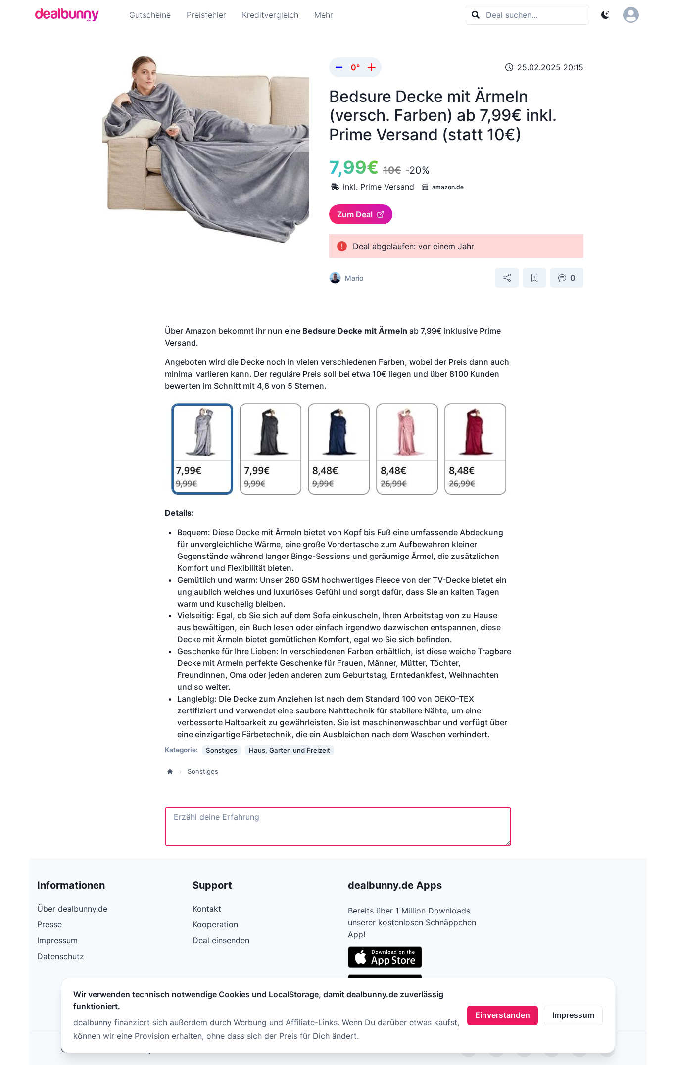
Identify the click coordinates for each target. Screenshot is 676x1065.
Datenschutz (60, 956)
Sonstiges (203, 771)
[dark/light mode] (605, 15)
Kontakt (207, 908)
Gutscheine (150, 15)
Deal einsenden (221, 940)
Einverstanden (502, 1015)
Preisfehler (206, 15)
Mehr (323, 15)
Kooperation (215, 924)
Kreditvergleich (270, 15)
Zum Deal (355, 214)
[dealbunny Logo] (70, 15)
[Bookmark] (534, 278)
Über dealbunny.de (72, 908)
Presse (49, 924)
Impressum (573, 1015)
